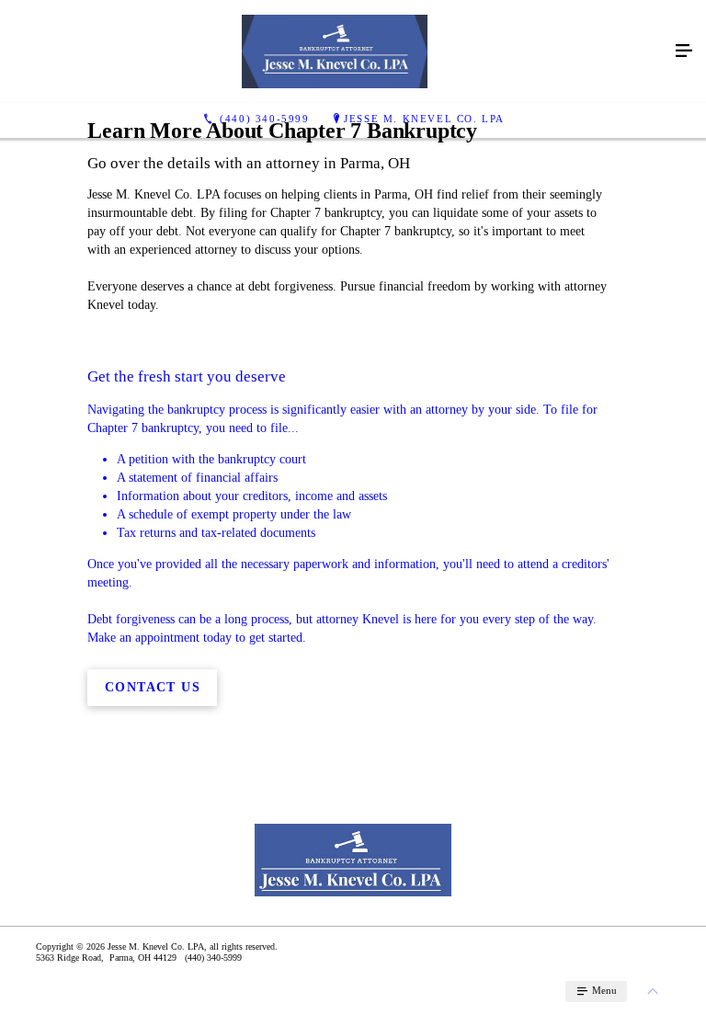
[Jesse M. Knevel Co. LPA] (334, 51)
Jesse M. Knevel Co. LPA (424, 118)
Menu (603, 990)
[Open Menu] (684, 51)
